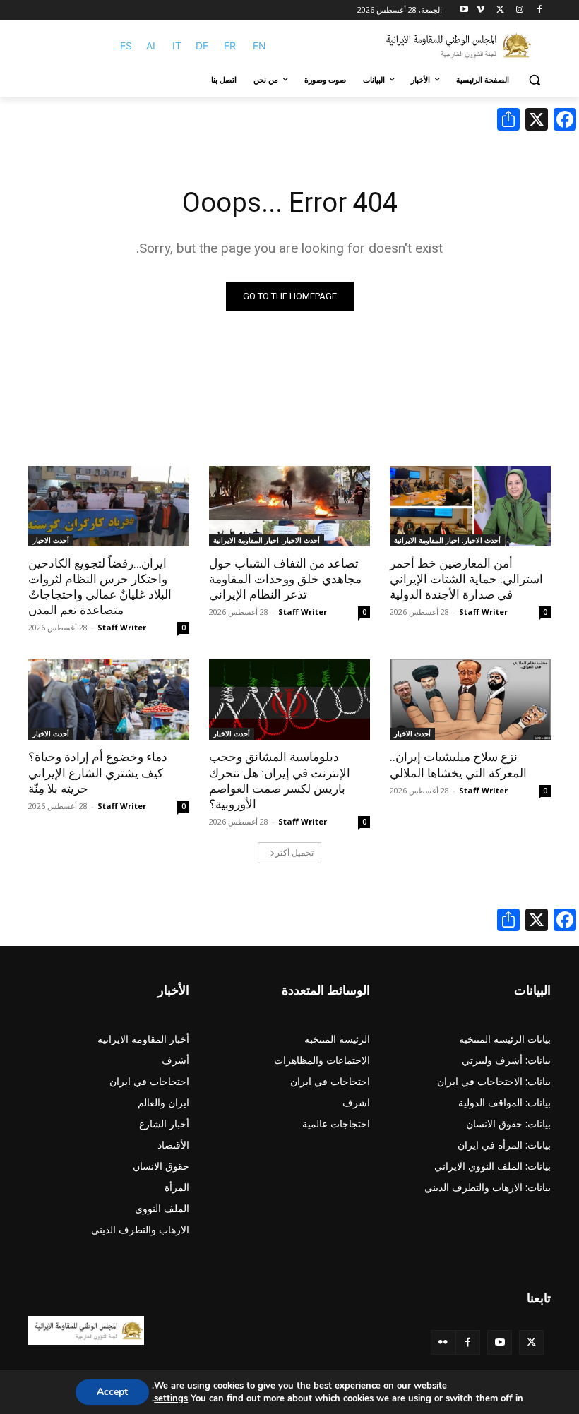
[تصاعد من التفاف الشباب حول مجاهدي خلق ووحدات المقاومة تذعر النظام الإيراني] (289, 506)
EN (259, 46)
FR (230, 46)
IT (176, 46)
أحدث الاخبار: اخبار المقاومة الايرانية (447, 540)
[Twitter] (531, 1342)
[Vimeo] (480, 10)
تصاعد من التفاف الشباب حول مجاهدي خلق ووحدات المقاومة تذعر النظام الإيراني (285, 578)
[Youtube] (464, 10)
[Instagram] (519, 10)
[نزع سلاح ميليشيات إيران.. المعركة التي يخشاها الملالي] (470, 699)
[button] (534, 80)
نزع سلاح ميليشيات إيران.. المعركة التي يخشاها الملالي (458, 764)
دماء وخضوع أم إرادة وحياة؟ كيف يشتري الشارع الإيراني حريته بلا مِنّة (97, 772)
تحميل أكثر (294, 852)
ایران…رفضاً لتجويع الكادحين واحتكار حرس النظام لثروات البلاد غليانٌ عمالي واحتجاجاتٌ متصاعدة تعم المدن (100, 586)
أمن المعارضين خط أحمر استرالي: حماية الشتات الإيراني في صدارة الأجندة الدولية (466, 578)
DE (202, 46)
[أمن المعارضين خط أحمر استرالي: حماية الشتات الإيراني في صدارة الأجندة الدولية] (470, 506)
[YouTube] (499, 1342)
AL (152, 46)
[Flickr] (443, 1342)
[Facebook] (539, 10)
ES (126, 46)
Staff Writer (483, 611)
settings (171, 1398)
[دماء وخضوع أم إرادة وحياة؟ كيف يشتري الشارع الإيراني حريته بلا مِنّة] (108, 699)
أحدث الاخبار (50, 540)
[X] (500, 10)
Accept (112, 1391)
